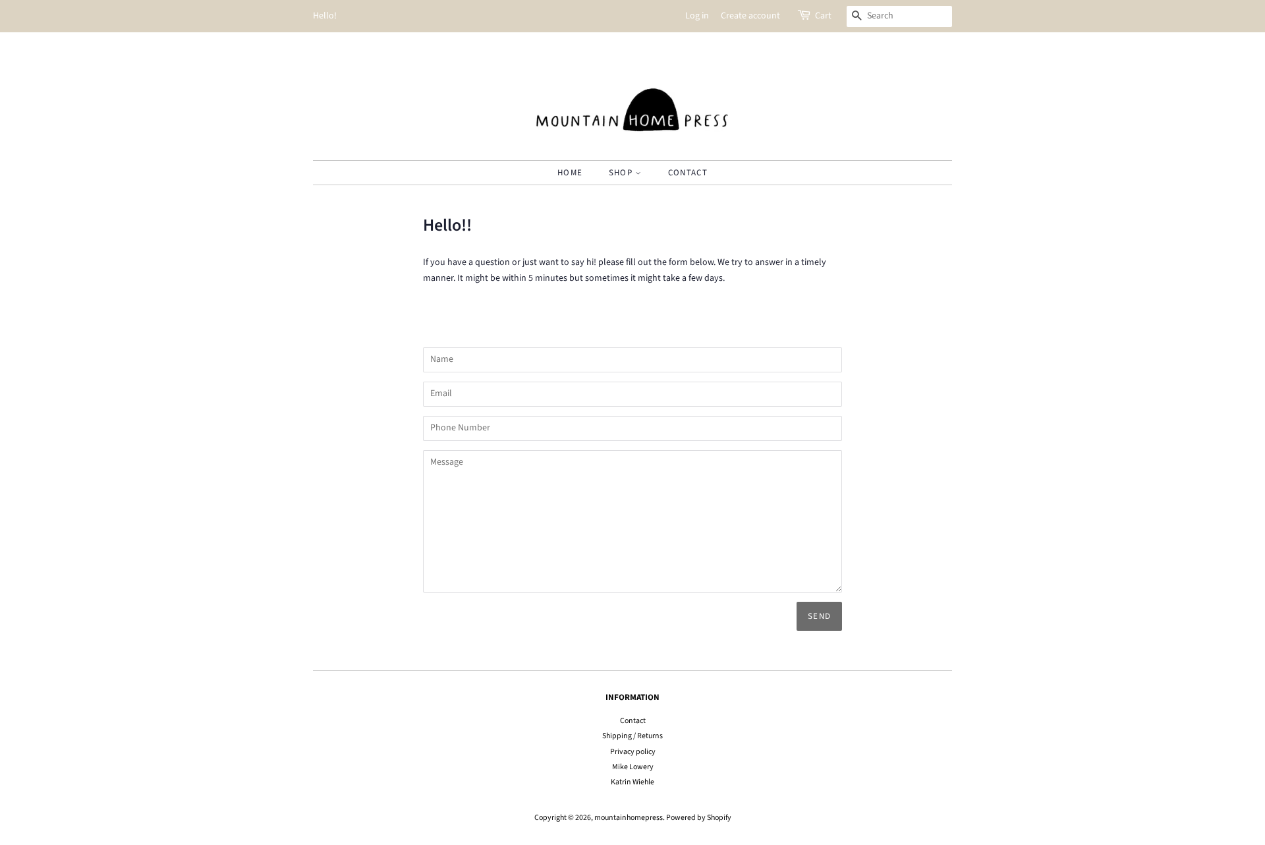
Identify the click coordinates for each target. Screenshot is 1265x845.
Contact (688, 173)
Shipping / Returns (632, 736)
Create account (750, 15)
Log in (697, 15)
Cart (823, 15)
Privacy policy (633, 751)
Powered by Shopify (698, 817)
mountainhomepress (628, 817)
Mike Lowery (633, 766)
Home (569, 173)
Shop (622, 173)
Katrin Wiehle (632, 782)
